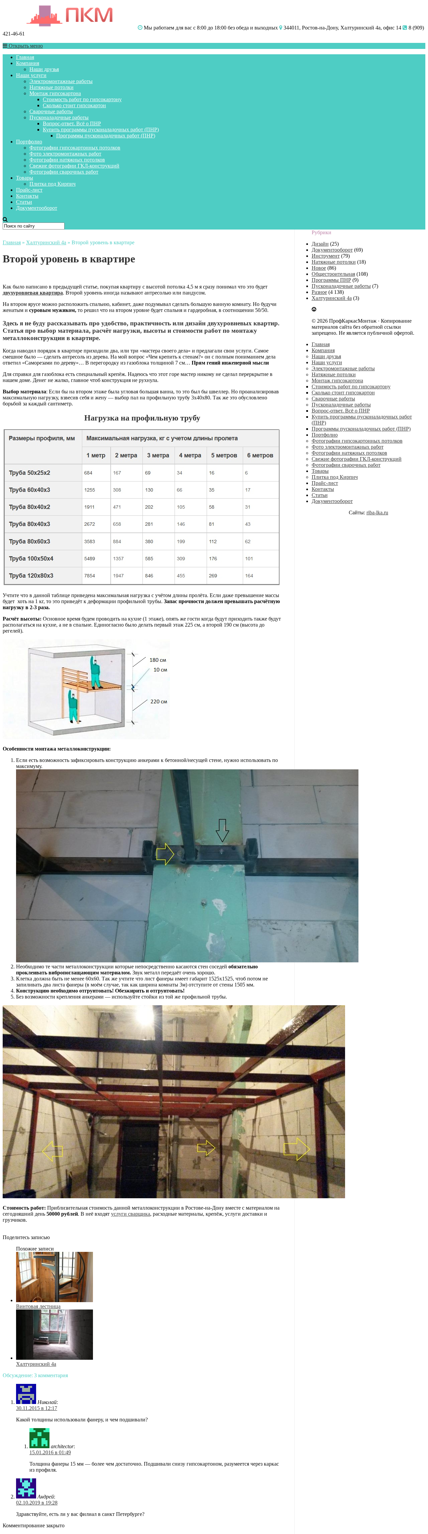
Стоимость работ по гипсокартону (82, 99)
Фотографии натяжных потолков (67, 160)
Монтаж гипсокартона (55, 93)
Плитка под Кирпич (52, 184)
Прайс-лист (29, 190)
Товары (24, 178)
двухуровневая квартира (33, 293)
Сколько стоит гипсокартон (74, 105)
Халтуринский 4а (46, 242)
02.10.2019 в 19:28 (37, 1503)
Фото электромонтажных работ (65, 153)
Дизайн (320, 244)
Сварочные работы (51, 111)
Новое (319, 268)
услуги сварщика (130, 1214)
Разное (319, 292)
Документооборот (36, 208)
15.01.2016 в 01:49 (50, 1452)
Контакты (27, 196)
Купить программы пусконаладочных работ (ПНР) (101, 129)
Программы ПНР (331, 280)
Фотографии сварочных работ (63, 172)
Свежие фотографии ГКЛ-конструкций (74, 166)
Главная (25, 57)
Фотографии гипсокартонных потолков (74, 147)
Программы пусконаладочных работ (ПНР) (105, 135)
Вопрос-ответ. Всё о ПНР (72, 123)
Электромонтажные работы (61, 81)
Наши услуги (31, 75)
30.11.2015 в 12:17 (36, 1408)
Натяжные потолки (51, 87)
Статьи (24, 202)
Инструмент (326, 256)
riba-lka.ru (377, 512)
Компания (27, 63)
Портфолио (29, 141)
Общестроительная (333, 274)
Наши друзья (44, 69)
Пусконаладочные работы (59, 117)
